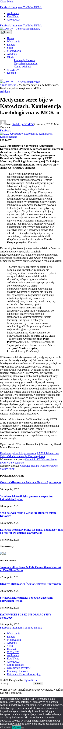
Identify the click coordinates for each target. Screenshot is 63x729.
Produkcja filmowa (24, 60)
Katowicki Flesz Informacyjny (24, 674)
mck (33, 453)
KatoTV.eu (13, 16)
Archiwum (13, 13)
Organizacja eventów (25, 63)
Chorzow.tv (13, 19)
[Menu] (1, 79)
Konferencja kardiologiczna (15, 453)
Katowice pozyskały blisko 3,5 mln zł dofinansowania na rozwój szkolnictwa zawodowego (31, 531)
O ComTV (13, 69)
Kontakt (11, 72)
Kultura (11, 44)
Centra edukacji (22, 66)
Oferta (10, 57)
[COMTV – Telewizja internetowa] (20, 28)
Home (10, 38)
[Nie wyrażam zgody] (22, 727)
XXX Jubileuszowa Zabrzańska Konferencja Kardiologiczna (29, 455)
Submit (38, 683)
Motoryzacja (14, 50)
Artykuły (12, 54)
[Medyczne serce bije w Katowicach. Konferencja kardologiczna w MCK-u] (31, 136)
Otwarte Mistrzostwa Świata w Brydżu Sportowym (30, 482)
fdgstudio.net (31, 680)
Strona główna (8, 84)
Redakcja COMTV (23, 124)
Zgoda (16, 727)
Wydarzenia (13, 41)
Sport (10, 47)
